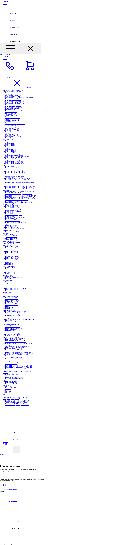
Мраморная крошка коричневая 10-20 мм (14, 110)
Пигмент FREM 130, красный (12, 207)
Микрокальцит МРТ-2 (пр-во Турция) (13, 154)
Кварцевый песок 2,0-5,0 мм (11, 259)
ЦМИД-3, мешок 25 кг (10, 320)
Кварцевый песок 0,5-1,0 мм (11, 252)
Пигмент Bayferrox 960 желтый (12, 221)
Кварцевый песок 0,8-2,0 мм (11, 256)
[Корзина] (30, 70)
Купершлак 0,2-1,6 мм (10, 268)
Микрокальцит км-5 (9, 142)
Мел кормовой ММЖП (10, 387)
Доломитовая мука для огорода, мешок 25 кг (15, 293)
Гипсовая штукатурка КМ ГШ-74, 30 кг (14, 351)
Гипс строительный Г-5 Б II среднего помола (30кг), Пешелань (19, 182)
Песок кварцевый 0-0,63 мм (11, 247)
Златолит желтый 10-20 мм (11, 116)
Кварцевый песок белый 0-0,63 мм (13, 250)
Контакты (5, 4)
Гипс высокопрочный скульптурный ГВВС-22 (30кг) (17, 168)
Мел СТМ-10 (8, 391)
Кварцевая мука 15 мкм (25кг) (12, 381)
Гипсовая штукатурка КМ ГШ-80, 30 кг (14, 349)
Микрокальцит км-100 (10, 146)
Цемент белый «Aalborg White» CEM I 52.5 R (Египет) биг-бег (19, 202)
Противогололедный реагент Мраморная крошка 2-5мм (18, 371)
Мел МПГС (8, 392)
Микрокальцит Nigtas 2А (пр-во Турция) (14, 155)
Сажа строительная (9, 243)
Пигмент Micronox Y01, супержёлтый (13, 215)
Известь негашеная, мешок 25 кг (12, 287)
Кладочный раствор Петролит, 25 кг (13, 328)
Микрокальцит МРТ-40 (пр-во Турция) (14, 162)
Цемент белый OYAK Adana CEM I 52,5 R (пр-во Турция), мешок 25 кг (21, 195)
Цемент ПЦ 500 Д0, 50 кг (11, 226)
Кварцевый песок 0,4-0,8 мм (11, 251)
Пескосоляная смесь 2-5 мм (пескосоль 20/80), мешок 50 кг (18, 366)
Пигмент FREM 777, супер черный (13, 211)
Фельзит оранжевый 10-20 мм (12, 120)
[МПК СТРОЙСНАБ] (3, 478)
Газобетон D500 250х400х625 (12, 374)
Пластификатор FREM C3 (11, 411)
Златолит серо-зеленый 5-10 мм (12, 118)
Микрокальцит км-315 (10, 150)
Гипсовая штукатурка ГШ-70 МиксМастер (15, 338)
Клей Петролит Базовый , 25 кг (12, 330)
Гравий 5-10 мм (8, 262)
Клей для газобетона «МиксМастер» (13, 339)
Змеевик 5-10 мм (9, 121)
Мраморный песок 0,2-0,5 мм (12, 128)
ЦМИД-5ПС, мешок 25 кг (11, 322)
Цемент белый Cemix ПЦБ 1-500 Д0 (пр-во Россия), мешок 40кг (19, 197)
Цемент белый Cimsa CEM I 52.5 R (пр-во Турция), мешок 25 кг (19, 191)
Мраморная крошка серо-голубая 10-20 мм (15, 104)
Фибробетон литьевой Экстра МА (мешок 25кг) (16, 397)
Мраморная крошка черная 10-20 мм (13, 107)
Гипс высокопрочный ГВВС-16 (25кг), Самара (15, 171)
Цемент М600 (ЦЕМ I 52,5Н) (11, 227)
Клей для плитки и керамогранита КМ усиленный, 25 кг (18, 352)
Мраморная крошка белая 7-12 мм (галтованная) (16, 94)
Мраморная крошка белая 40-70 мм (13, 96)
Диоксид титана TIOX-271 (11, 234)
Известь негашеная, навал (11, 290)
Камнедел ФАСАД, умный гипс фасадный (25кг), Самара (18, 178)
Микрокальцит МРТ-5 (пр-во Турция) (13, 160)
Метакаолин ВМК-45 (10, 276)
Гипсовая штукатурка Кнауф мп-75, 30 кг (14, 358)
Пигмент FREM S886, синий (11, 213)
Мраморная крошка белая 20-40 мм (13, 95)
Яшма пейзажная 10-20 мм (11, 112)
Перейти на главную (4, 471)
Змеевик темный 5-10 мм (11, 125)
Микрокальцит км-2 (9, 140)
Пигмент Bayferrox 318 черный (12, 218)
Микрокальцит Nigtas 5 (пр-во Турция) (14, 158)
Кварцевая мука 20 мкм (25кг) (12, 382)
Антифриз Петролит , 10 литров (12, 325)
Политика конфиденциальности (10, 489)
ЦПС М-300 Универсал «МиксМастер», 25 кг (15, 312)
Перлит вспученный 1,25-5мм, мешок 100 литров (16, 403)
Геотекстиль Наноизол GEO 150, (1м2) (14, 377)
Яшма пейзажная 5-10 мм (11, 109)
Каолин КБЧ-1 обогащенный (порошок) (14, 278)
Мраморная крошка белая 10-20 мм (13, 100)
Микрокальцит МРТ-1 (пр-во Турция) (13, 152)
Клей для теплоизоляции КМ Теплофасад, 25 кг (16, 347)
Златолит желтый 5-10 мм (11, 115)
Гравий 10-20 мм (9, 263)
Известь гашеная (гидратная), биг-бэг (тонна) (15, 288)
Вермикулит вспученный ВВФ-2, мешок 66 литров (17, 400)
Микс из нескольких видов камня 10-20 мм (15, 124)
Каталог (4, 484)
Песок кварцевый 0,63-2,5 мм (12, 253)
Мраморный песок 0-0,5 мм (11, 135)
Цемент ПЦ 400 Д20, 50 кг (11, 225)
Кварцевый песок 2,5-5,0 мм (11, 258)
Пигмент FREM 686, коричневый (13, 205)
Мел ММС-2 (8, 389)
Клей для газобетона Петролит (12, 329)
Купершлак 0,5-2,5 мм (10, 269)
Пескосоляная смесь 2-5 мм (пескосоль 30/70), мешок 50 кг (18, 367)
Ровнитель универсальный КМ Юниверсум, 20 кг (16, 348)
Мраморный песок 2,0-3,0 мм (12, 133)
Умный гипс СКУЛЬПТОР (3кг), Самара (14, 177)
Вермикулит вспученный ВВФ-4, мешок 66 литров (17, 401)
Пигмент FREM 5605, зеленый (12, 206)
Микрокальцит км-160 (10, 148)
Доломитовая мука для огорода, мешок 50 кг (15, 294)
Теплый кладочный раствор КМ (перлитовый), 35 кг (17, 346)
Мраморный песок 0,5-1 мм (11, 129)
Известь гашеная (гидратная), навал (13, 289)
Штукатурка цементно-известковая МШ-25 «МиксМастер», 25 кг (20, 343)
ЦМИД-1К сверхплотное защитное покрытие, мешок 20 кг (18, 318)
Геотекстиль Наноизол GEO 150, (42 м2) (14, 378)
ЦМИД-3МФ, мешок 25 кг (11, 321)
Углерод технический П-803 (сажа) (13, 242)
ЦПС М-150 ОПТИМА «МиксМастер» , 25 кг (15, 311)
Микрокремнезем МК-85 (11, 283)
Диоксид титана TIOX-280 (11, 238)
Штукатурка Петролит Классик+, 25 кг (14, 335)
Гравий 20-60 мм (9, 264)
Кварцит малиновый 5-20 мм (12, 108)
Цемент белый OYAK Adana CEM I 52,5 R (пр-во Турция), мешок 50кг (21, 196)
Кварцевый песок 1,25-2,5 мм (12, 257)
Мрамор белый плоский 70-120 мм (13, 102)
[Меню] (20, 48)
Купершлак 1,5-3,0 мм (10, 272)
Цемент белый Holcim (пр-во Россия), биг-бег (15, 201)
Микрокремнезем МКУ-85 (11, 281)
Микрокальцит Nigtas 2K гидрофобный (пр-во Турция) (17, 156)
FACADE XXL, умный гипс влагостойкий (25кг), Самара (18, 179)
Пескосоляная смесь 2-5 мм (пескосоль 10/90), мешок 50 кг (18, 365)
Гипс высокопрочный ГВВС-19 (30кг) (14, 175)
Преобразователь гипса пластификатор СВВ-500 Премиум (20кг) (20, 188)
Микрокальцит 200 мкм (10, 149)
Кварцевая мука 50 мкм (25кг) (12, 383)
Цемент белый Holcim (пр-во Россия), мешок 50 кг (16, 200)
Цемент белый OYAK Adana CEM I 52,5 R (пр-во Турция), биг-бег (20, 198)
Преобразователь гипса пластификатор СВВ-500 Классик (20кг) (20, 186)
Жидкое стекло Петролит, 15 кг (12, 327)
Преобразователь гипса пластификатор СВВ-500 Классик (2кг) (19, 185)
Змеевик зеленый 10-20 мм (11, 122)
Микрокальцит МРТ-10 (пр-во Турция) (14, 161)
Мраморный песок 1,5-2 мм (11, 131)
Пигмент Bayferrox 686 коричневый (13, 219)
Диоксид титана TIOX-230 (11, 237)
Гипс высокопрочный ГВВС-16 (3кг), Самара (15, 173)
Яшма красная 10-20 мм (10, 114)
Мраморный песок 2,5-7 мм (11, 137)
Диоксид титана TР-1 (10, 239)
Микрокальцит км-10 (10, 143)
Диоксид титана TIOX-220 (11, 235)
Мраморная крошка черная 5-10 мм (13, 106)
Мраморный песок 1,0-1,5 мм (12, 130)
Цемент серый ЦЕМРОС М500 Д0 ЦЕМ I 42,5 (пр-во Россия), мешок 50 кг (22, 228)
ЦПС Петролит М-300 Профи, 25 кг (13, 315)
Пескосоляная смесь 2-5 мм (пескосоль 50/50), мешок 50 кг (18, 370)
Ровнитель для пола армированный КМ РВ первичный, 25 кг (19, 353)
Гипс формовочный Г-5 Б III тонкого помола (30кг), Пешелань (19, 181)
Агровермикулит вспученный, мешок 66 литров (16, 402)
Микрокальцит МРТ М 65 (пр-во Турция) (14, 163)
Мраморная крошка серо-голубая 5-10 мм (14, 103)
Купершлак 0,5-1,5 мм (10, 271)
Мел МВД (7, 390)
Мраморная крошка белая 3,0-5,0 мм (13, 92)
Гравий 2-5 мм (8, 261)
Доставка (5, 2)
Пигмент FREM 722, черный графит (13, 209)
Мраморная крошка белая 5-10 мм (13, 91)
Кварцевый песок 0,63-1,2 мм (12, 255)
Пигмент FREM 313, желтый (12, 212)
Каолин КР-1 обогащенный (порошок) (14, 277)
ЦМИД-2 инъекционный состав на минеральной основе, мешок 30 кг (21, 319)
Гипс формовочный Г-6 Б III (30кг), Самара (15, 167)
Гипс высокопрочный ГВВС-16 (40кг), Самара (15, 172)
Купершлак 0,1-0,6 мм (10, 267)
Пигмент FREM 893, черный (11, 210)
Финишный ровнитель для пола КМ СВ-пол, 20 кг (16, 354)
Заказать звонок (3, 455)
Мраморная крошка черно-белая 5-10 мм (14, 101)
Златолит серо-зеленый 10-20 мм (12, 119)
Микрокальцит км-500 (10, 151)
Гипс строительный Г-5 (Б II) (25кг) (13, 166)
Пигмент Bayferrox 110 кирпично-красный (15, 217)
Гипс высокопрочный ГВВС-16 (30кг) (14, 170)
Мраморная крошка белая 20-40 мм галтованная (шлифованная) (19, 97)
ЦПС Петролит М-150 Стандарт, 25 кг (14, 314)
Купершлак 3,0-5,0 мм (10, 273)
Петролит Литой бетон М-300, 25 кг (13, 331)
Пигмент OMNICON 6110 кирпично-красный (15, 222)
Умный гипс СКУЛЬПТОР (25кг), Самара (14, 176)
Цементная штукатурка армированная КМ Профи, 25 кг (18, 355)
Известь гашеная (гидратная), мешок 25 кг (15, 285)
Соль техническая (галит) (11, 364)
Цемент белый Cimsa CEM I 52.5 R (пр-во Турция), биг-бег (18, 194)
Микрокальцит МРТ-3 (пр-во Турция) (13, 157)
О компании (5, 1)
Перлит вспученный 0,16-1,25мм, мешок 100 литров (17, 405)
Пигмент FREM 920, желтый (12, 216)
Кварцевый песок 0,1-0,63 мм (12, 248)
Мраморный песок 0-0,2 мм (11, 134)
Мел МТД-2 (8, 386)
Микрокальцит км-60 (10, 145)
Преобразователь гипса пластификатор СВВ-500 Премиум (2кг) (19, 187)
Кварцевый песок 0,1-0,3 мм (11, 246)
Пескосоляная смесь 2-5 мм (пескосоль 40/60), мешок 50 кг (18, 368)
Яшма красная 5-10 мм (10, 113)
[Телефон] (10, 70)
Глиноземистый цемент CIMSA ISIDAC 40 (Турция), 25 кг (18, 231)
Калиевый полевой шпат (11, 408)
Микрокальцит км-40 (10, 144)
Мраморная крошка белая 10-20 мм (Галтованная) (16, 98)
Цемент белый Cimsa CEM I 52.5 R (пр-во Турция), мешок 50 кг (19, 192)
